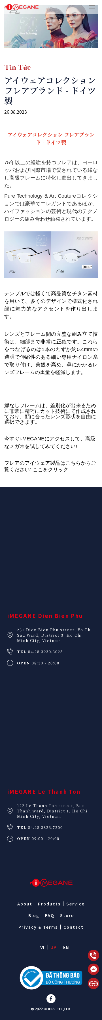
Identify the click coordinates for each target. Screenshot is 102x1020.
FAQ (49, 915)
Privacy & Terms (38, 927)
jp (53, 947)
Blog (33, 915)
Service (75, 904)
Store (67, 915)
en (66, 947)
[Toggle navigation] (92, 7)
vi (42, 947)
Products (49, 904)
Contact (73, 927)
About (24, 904)
